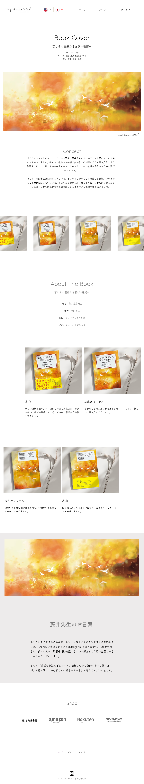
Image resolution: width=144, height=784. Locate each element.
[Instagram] (72, 774)
